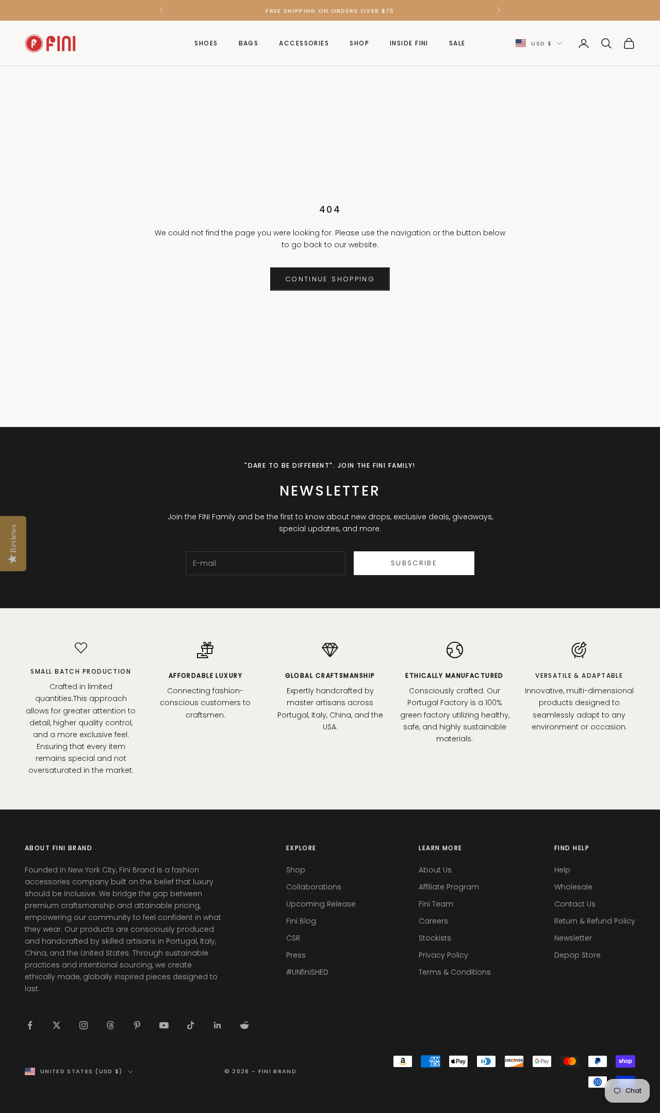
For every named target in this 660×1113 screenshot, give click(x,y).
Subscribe (414, 563)
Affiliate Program (449, 887)
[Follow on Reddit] (244, 1025)
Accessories (304, 43)
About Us (435, 870)
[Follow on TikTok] (191, 1025)
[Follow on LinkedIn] (217, 1025)
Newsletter (573, 938)
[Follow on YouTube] (164, 1025)
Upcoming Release (321, 904)
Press (296, 955)
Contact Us (575, 904)
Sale (457, 43)
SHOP (359, 43)
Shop (295, 870)
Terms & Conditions (455, 972)
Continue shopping (330, 279)
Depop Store (577, 955)
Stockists (435, 938)
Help (562, 870)
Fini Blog (301, 921)
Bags (249, 43)
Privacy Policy (443, 955)
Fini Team (436, 904)
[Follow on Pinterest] (137, 1025)
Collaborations (313, 887)
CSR (293, 938)
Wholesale (573, 887)
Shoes (206, 43)
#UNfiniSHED (307, 972)
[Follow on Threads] (110, 1025)
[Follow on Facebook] (30, 1025)
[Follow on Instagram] (83, 1025)
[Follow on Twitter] (57, 1025)
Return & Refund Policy (594, 921)
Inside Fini (409, 43)
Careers (433, 921)
